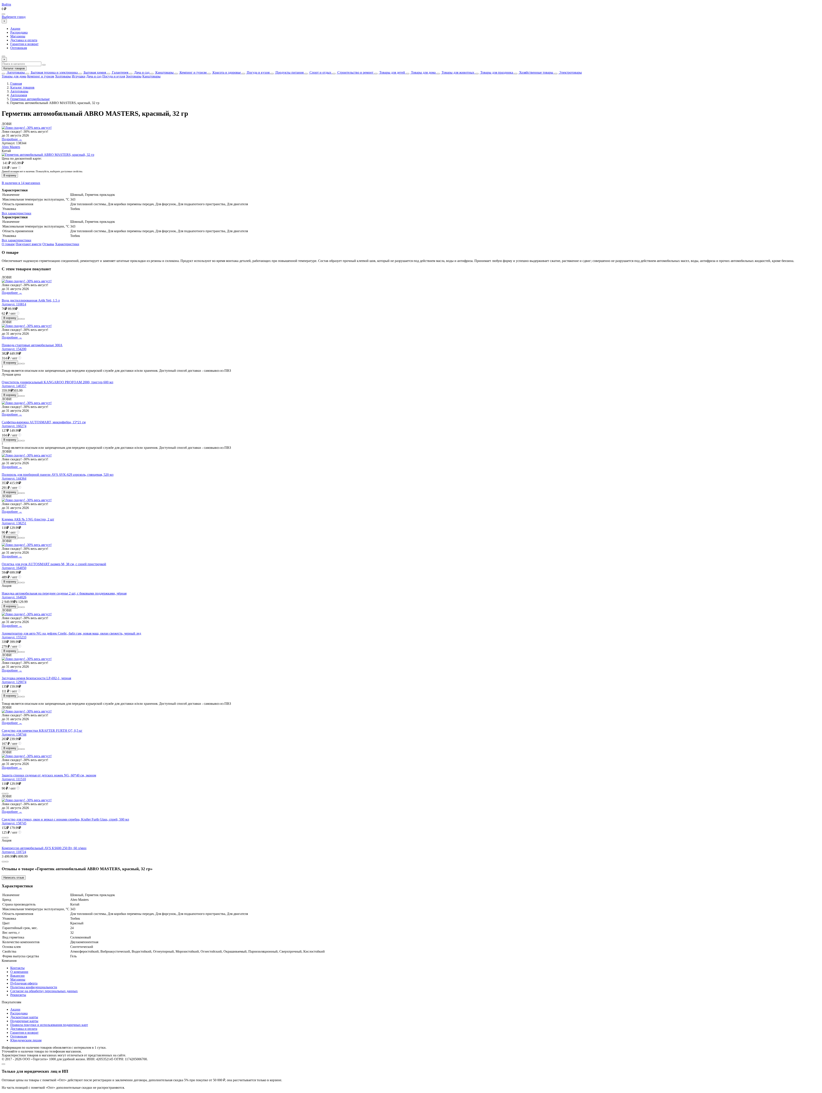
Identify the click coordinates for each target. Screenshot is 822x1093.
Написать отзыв (13, 877)
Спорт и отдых (320, 72)
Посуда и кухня (258, 72)
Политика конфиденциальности (33, 987)
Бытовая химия (94, 72)
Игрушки (78, 76)
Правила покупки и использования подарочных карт (49, 1025)
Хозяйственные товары (535, 72)
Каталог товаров (14, 68)
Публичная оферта (23, 983)
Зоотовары (133, 76)
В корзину (9, 175)
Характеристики (67, 244)
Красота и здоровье (226, 72)
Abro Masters (11, 147)
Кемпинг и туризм (193, 72)
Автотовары (15, 72)
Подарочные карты (24, 1021)
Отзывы (48, 244)
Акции (15, 28)
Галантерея (119, 72)
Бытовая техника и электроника (54, 72)
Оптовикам (18, 48)
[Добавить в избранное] (23, 319)
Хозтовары (63, 76)
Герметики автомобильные (30, 99)
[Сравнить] (19, 319)
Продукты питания (289, 72)
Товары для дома (423, 72)
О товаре (8, 244)
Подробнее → (12, 139)
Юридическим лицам (26, 1040)
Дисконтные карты (24, 1017)
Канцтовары (164, 72)
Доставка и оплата (23, 40)
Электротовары (570, 72)
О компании (19, 972)
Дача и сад (141, 72)
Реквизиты (18, 995)
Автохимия (18, 95)
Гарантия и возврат (24, 44)
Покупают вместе (29, 244)
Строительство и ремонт (355, 72)
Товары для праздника (496, 72)
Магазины (17, 36)
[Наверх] (3, 1064)
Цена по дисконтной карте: (22, 158)
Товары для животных (457, 72)
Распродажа (19, 32)
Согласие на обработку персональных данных (44, 991)
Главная (16, 83)
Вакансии (17, 975)
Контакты (17, 968)
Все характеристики (16, 213)
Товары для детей (391, 72)
